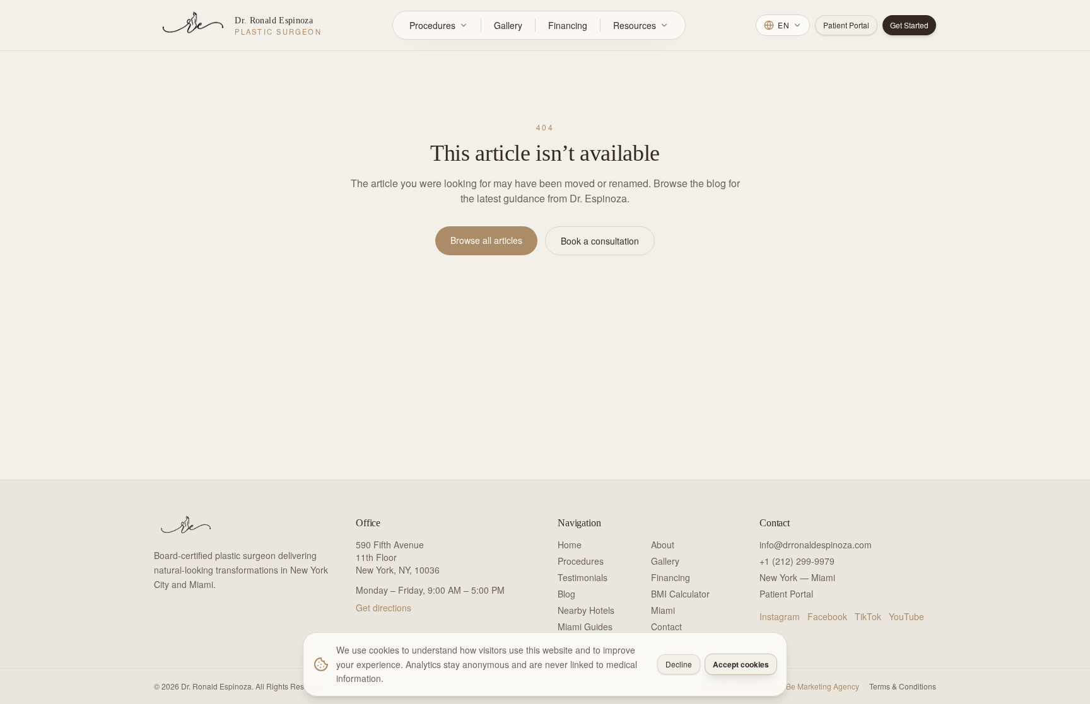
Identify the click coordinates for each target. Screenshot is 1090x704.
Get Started (909, 25)
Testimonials (582, 577)
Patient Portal (846, 25)
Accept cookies (741, 664)
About (662, 544)
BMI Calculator (680, 593)
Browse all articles (486, 240)
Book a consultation (600, 240)
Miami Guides (585, 626)
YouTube (906, 616)
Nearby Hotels (586, 610)
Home (570, 544)
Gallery (508, 25)
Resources (634, 25)
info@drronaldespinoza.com (815, 544)
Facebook (827, 616)
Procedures (432, 25)
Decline (678, 664)
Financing (567, 25)
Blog (566, 593)
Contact (666, 626)
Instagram (779, 616)
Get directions (383, 607)
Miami (663, 610)
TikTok (868, 616)
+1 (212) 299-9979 (797, 561)
